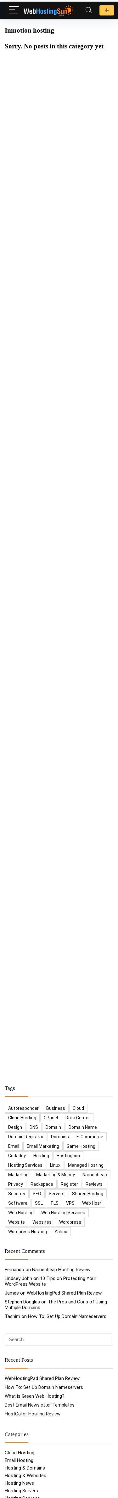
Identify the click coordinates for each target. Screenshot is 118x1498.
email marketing (43, 1146)
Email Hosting (19, 1460)
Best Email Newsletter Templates (40, 1405)
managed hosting (86, 1165)
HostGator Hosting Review (32, 1414)
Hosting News (19, 1483)
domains (60, 1136)
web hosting (21, 1212)
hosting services (25, 1165)
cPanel (51, 1117)
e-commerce (89, 1136)
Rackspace (42, 1184)
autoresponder (23, 1108)
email (13, 1146)
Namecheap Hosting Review (61, 1269)
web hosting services (63, 1212)
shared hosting (87, 1193)
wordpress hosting (27, 1231)
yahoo (60, 1231)
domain (53, 1127)
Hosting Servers (21, 1491)
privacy (15, 1184)
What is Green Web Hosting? (35, 1396)
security (16, 1193)
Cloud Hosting (19, 1453)
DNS (34, 1127)
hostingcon (68, 1155)
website (16, 1222)
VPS (70, 1203)
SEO (37, 1193)
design (15, 1127)
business (55, 1108)
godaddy (17, 1155)
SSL (39, 1203)
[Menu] (13, 10)
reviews (94, 1184)
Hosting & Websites (25, 1475)
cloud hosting (22, 1117)
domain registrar (25, 1136)
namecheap (94, 1174)
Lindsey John (18, 1278)
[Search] (88, 10)
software (17, 1203)
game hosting (81, 1146)
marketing (18, 1174)
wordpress (70, 1222)
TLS (54, 1203)
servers (57, 1193)
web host (92, 1203)
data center (77, 1117)
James (12, 1293)
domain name (83, 1127)
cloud (78, 1108)
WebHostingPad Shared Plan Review (64, 1293)
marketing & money (55, 1174)
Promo (106, 10)
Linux (55, 1165)
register (69, 1184)
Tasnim (12, 1316)
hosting (41, 1155)
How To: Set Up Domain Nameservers (67, 1316)
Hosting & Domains (25, 1468)
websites (42, 1222)
